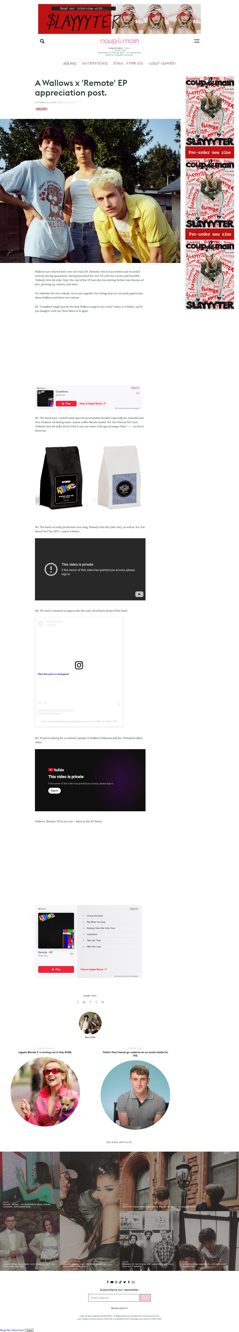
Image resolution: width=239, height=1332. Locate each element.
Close (29, 1330)
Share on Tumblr (96, 1002)
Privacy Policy (119, 1308)
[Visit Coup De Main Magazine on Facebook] (108, 1282)
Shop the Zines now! (12, 1330)
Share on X (84, 1002)
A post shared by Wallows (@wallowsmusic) (63, 721)
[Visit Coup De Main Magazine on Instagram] (116, 1282)
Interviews (94, 61)
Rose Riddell (70, 102)
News (69, 65)
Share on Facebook (77, 1002)
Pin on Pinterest (90, 1002)
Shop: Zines (162, 61)
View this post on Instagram (53, 674)
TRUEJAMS (197, 41)
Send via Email (102, 1002)
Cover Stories (128, 61)
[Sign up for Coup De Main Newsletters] (133, 1282)
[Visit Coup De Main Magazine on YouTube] (112, 1282)
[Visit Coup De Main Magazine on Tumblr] (129, 1282)
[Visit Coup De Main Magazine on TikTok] (120, 1282)
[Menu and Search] (42, 41)
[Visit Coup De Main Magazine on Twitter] (125, 1282)
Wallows (41, 109)
